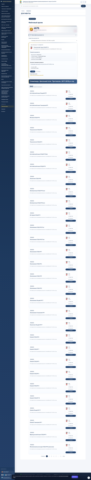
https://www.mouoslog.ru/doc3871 (36, 75)
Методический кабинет (5, 49)
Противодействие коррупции (4, 71)
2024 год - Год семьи (5, 24)
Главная (2, 4)
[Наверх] (89, 478)
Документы (3, 104)
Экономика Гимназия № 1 (37, 312)
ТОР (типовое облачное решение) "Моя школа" (6, 16)
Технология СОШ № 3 (36, 142)
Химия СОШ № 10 (35, 398)
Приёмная (3, 109)
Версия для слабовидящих (7, 1)
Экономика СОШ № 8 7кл (37, 227)
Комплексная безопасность (6, 67)
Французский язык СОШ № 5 (38, 434)
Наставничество (4, 58)
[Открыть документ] (31, 48)
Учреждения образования (6, 8)
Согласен (75, 476)
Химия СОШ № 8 (34, 337)
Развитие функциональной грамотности (6, 33)
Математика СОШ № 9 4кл (37, 191)
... (58, 456)
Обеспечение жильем (5, 13)
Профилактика (4, 73)
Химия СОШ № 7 (34, 349)
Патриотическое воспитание (4, 37)
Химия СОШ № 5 (34, 361)
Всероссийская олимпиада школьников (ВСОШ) (6, 76)
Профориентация (4, 99)
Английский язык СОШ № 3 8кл (39, 154)
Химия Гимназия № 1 (36, 422)
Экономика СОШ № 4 (36, 264)
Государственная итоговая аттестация (6, 82)
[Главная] (81, 2)
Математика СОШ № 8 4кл (37, 203)
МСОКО (2, 39)
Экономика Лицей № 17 (36, 300)
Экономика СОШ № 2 (36, 288)
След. (64, 456)
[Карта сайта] (85, 2)
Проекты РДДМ (4, 61)
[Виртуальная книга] (7, 478)
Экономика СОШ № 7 (36, 251)
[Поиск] (83, 2)
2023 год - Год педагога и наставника (6, 28)
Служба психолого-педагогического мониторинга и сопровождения (5, 92)
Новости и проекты (5, 6)
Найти (83, 6)
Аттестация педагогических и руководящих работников (6, 64)
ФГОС (2, 79)
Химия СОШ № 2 (34, 386)
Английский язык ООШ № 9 (38, 166)
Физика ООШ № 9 (35, 117)
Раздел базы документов (34, 38)
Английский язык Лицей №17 (38, 93)
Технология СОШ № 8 (36, 130)
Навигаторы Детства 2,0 (6, 30)
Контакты (3, 111)
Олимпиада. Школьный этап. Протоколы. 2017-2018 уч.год (42, 64)
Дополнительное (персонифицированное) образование (6, 46)
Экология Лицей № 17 (36, 325)
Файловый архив (5, 106)
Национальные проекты (5, 85)
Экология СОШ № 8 (35, 178)
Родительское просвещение (4, 43)
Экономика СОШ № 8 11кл (37, 239)
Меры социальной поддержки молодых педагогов (7, 88)
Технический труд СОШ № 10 (41, 47)
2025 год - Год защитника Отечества (6, 22)
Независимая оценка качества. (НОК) (5, 97)
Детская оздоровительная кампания (6, 53)
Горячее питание (4, 11)
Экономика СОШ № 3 (36, 276)
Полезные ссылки (4, 101)
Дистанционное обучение (6, 19)
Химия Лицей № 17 (35, 410)
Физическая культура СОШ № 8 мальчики (42, 447)
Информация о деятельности (4, 56)
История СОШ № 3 (35, 215)
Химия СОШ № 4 (34, 373)
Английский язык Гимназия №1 (39, 105)
